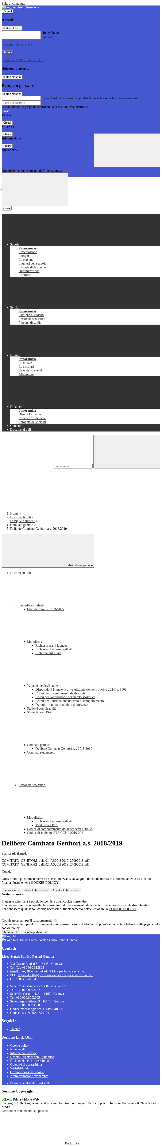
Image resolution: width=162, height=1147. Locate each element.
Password (48, 37)
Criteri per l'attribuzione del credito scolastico (65, 697)
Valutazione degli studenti (44, 685)
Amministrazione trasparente (29, 1076)
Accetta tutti (66, 890)
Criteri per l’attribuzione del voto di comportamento (69, 701)
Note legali (17, 1049)
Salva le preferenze (34, 932)
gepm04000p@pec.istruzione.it (55, 975)
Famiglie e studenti (22, 521)
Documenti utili (20, 517)
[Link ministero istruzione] (20, 7)
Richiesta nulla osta (48, 653)
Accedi (7, 11)
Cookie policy (19, 1045)
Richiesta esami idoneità (51, 645)
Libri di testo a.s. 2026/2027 (45, 609)
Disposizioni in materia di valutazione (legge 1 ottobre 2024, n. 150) (80, 689)
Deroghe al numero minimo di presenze (61, 704)
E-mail (46, 98)
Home (14, 513)
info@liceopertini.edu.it (52, 971)
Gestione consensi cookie (27, 1072)
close (6, 208)
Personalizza (11, 890)
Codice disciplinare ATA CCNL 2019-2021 (56, 832)
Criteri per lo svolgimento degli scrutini (61, 693)
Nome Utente (50, 32)
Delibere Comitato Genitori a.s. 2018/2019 (63, 748)
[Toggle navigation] (35, 189)
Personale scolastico (32, 785)
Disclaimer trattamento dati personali (26, 1111)
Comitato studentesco (41, 752)
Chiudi (7, 122)
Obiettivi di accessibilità (26, 1064)
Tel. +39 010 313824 (30, 967)
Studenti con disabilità (41, 708)
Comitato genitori (21, 525)
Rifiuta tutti (36, 890)
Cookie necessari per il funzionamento (27, 920)
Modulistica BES (46, 825)
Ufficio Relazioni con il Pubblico (32, 1057)
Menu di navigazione (80, 565)
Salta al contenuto (13, 3)
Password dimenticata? (17, 44)
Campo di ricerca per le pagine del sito (27, 466)
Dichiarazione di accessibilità (29, 1060)
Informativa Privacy (23, 1053)
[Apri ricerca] (127, 150)
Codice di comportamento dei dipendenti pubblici (60, 829)
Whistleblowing (20, 1068)
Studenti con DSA (39, 712)
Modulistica (35, 641)
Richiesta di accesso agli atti (54, 649)
